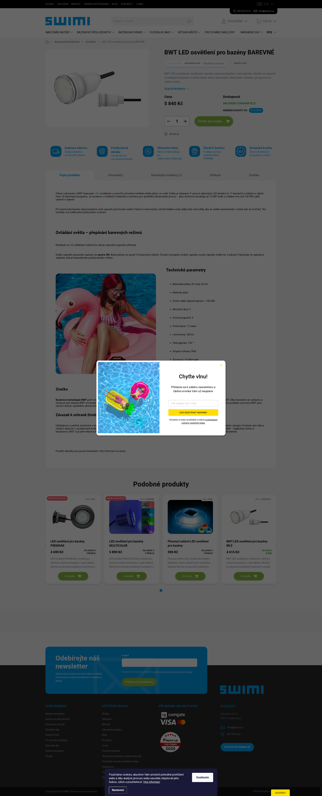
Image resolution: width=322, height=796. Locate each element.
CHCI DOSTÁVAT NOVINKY (193, 412)
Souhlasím (202, 777)
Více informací (151, 782)
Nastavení (118, 790)
